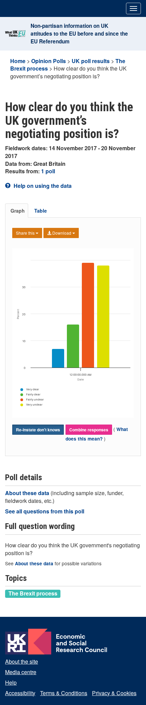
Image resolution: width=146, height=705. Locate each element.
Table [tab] (40, 210)
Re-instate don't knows (38, 430)
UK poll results (91, 61)
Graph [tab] (18, 210)
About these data (28, 493)
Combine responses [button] (88, 430)
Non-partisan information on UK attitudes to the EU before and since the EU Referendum (79, 33)
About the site (21, 661)
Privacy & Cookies (114, 693)
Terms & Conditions (63, 693)
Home (17, 61)
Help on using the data (42, 186)
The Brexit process (32, 593)
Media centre (20, 672)
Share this (26, 233)
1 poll (48, 171)
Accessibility (20, 693)
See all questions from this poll (44, 511)
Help (11, 682)
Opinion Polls (48, 61)
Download (61, 233)
